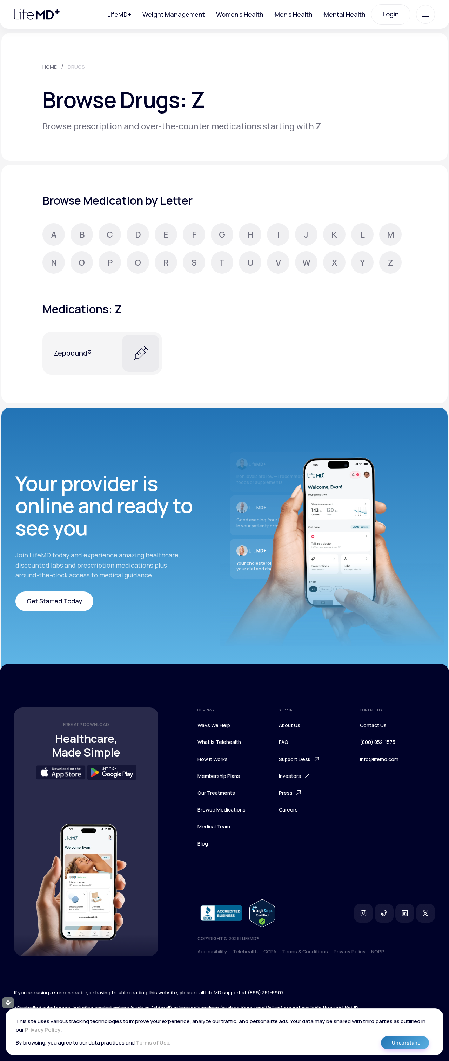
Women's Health (239, 14)
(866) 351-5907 (265, 992)
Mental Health (345, 14)
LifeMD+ (119, 14)
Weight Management (173, 14)
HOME (49, 66)
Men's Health (294, 14)
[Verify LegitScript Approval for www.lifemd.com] (262, 913)
